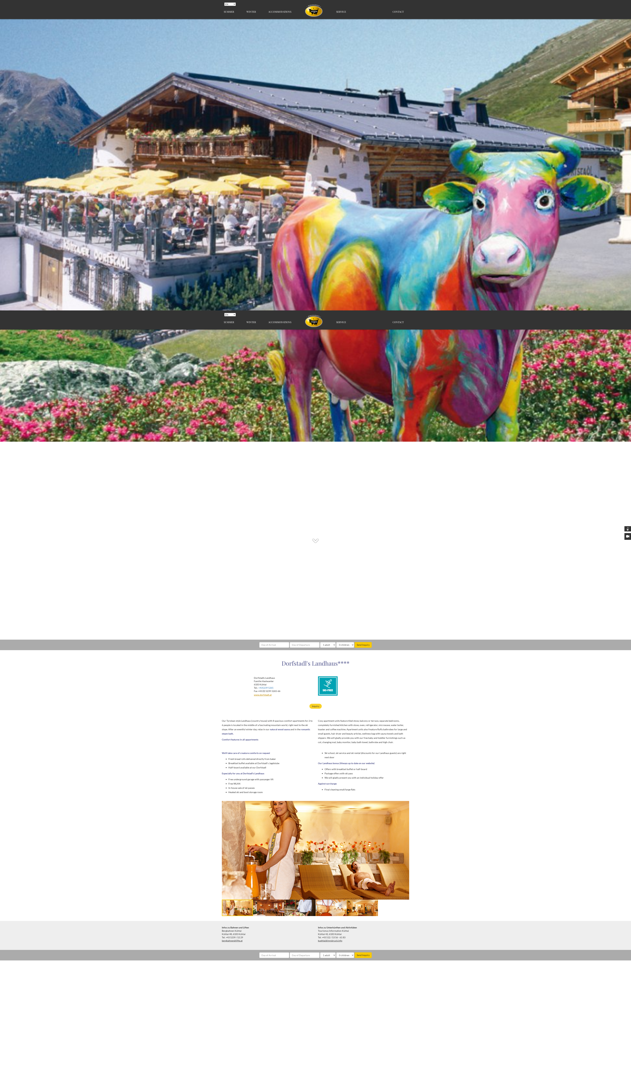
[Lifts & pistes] (627, 528)
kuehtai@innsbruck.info (330, 940)
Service (341, 11)
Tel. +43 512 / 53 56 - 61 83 (331, 937)
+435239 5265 (265, 687)
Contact (398, 11)
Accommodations (279, 11)
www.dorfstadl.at (263, 694)
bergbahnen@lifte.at (232, 940)
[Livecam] (627, 536)
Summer (229, 11)
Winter (251, 11)
